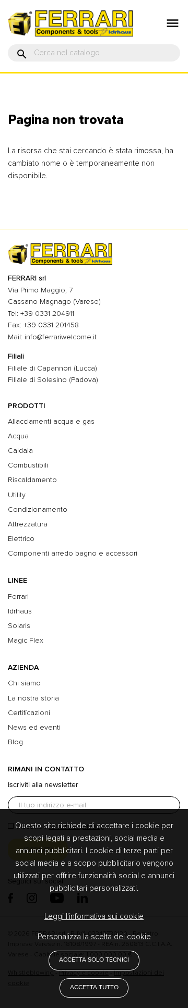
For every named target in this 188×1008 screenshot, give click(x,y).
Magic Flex (25, 640)
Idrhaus (20, 611)
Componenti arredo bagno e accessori (72, 553)
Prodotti (26, 405)
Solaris (19, 625)
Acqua (18, 436)
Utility (17, 494)
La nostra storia (33, 698)
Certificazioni (29, 712)
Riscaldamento (32, 479)
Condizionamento (37, 509)
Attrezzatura (28, 524)
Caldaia (20, 450)
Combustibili (28, 465)
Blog (15, 741)
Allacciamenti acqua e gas (51, 421)
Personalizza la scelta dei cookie (94, 936)
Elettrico (21, 538)
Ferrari (18, 596)
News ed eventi (34, 727)
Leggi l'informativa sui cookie (94, 916)
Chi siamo (24, 683)
